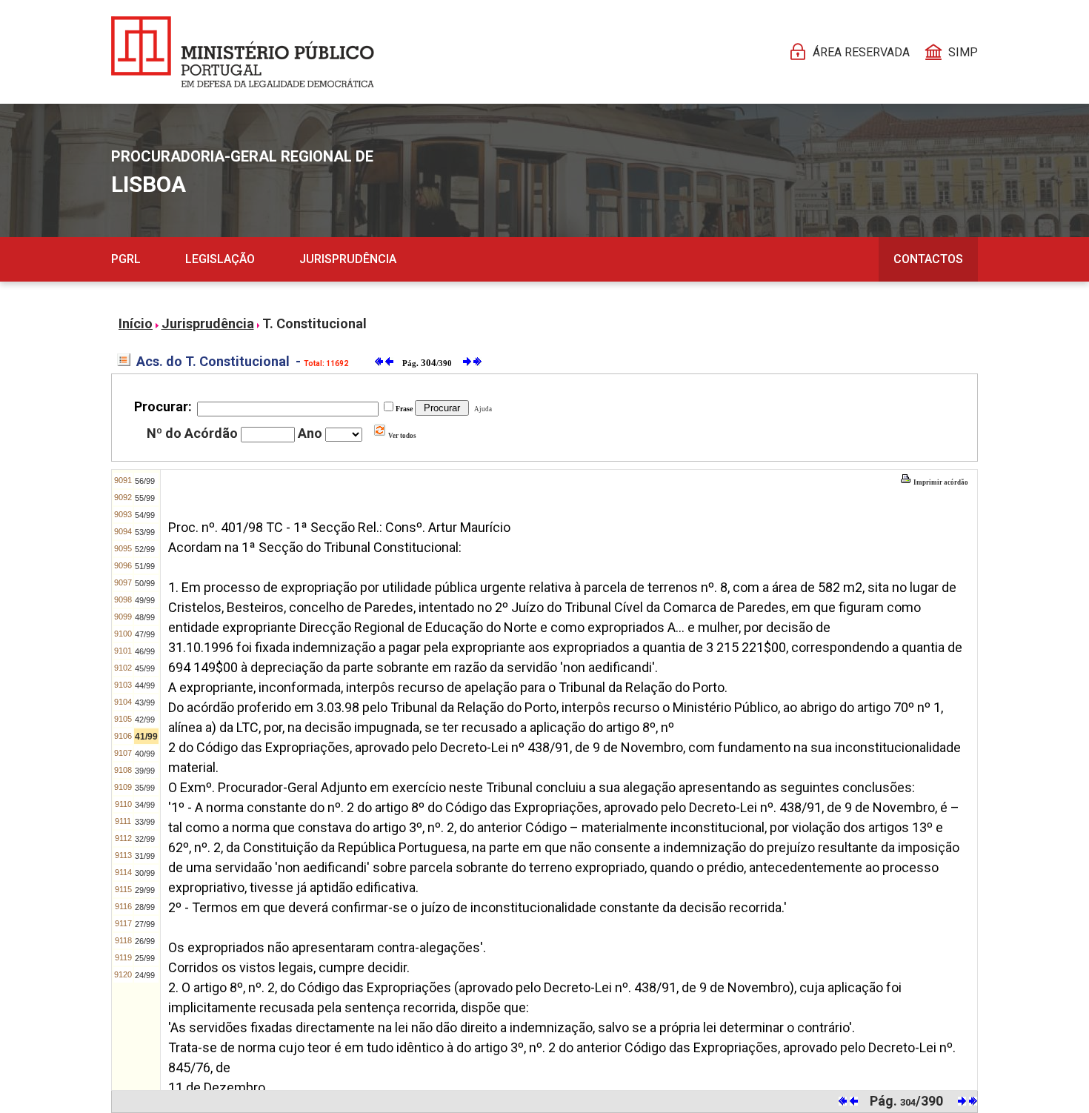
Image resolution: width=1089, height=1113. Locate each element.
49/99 (145, 600)
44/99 (145, 685)
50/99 (145, 583)
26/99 (145, 941)
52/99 (145, 549)
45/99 (145, 668)
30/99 (145, 872)
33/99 (145, 821)
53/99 (145, 532)
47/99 (145, 634)
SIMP (963, 52)
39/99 (145, 770)
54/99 (145, 515)
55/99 (145, 498)
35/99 (145, 787)
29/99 (145, 890)
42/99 (145, 719)
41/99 (146, 736)
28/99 (145, 907)
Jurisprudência (347, 259)
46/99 (145, 651)
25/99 (145, 958)
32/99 (145, 838)
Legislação (220, 259)
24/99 (145, 975)
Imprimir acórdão (940, 482)
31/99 (145, 855)
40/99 (145, 753)
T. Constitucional (314, 323)
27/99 (145, 924)
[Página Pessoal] (242, 51)
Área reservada (861, 52)
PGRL (126, 259)
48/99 (145, 617)
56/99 (145, 480)
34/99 (145, 804)
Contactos (928, 259)
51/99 (145, 566)
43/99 (145, 702)
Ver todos (401, 435)
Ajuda (481, 409)
